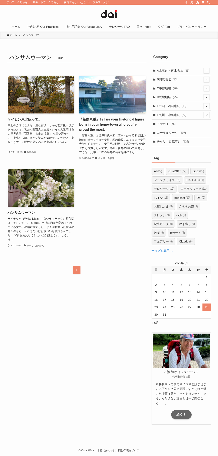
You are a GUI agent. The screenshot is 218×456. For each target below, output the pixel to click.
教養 (159, 232)
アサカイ (166, 123)
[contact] (203, 2)
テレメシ (162, 215)
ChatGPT (177, 171)
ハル (181, 215)
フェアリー (163, 241)
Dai (201, 197)
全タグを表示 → (162, 250)
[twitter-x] (192, 2)
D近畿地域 (167, 97)
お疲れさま (163, 206)
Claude (185, 241)
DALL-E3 (195, 180)
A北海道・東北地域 (173, 70)
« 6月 (155, 322)
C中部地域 (167, 88)
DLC (198, 171)
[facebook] (186, 2)
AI (158, 171)
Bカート (177, 232)
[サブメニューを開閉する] (206, 71)
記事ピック (163, 224)
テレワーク (164, 188)
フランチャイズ (167, 180)
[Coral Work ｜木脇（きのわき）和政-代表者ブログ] (109, 14)
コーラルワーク (171, 132)
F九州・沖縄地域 (171, 115)
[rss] (197, 2)
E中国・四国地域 (171, 106)
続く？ (181, 414)
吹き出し (187, 224)
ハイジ (161, 197)
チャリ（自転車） (173, 141)
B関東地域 (167, 79)
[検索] (208, 2)
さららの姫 (188, 206)
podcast (182, 197)
